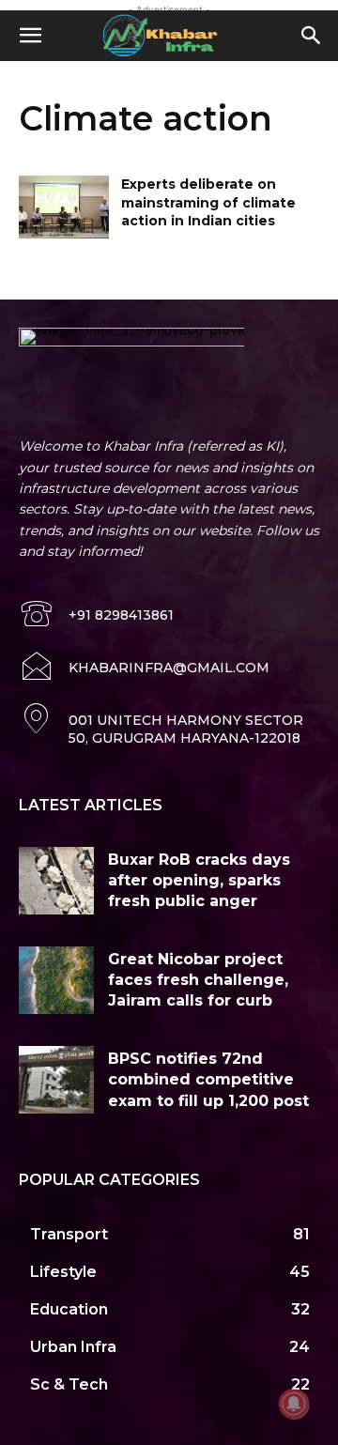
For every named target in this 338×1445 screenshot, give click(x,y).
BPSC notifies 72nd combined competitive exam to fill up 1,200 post (208, 1080)
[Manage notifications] (294, 1404)
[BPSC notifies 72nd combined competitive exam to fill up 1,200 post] (56, 1080)
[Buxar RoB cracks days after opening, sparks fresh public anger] (56, 881)
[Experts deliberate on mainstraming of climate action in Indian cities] (64, 207)
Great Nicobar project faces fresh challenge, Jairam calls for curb (198, 980)
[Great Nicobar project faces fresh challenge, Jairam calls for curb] (56, 980)
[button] (30, 35)
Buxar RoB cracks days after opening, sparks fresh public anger (199, 881)
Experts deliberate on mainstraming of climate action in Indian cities (208, 202)
